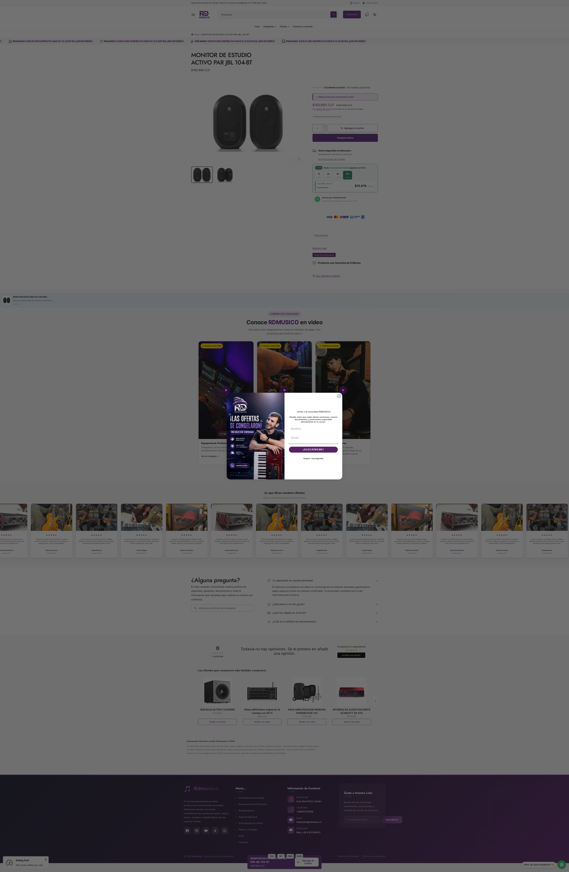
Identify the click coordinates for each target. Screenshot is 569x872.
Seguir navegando (313, 458)
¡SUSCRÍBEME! (313, 449)
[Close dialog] (339, 396)
